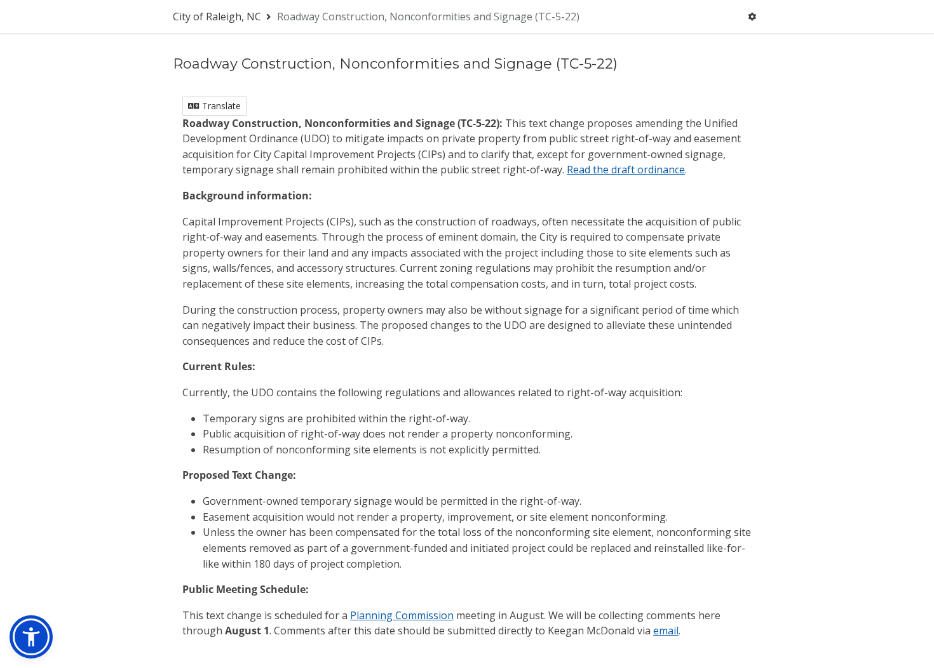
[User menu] (752, 16)
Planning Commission (402, 615)
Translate (220, 106)
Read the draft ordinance (626, 170)
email (666, 631)
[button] (31, 636)
